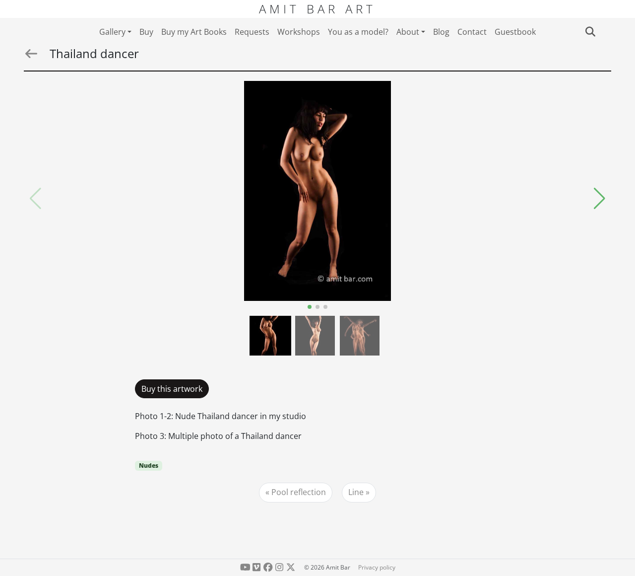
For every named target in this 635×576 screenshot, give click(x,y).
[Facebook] (268, 567)
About (407, 31)
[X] (290, 567)
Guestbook (515, 31)
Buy (146, 31)
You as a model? (358, 31)
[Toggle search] (590, 31)
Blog (441, 31)
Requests (252, 31)
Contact (472, 31)
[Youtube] (245, 567)
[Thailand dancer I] (317, 191)
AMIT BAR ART (317, 8)
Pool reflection (298, 492)
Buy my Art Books (194, 31)
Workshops (298, 31)
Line (356, 492)
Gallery (112, 31)
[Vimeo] (256, 567)
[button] (599, 199)
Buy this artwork (171, 388)
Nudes (148, 465)
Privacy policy (376, 567)
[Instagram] (279, 567)
